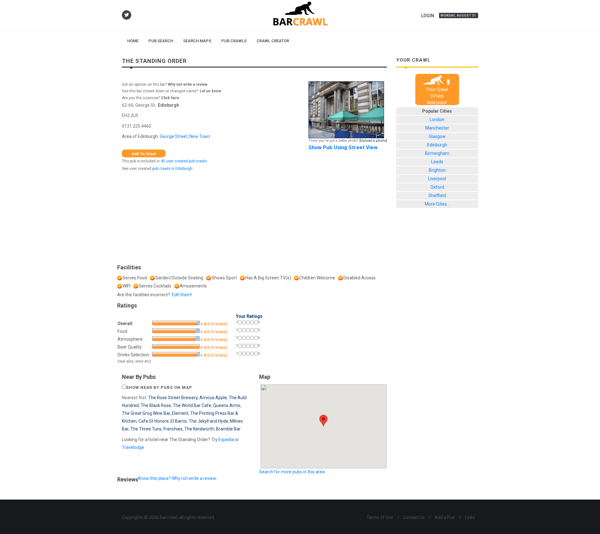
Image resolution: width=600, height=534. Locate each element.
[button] (323, 420)
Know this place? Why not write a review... (178, 478)
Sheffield (437, 195)
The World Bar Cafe (192, 405)
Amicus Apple (213, 397)
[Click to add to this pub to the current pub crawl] (144, 152)
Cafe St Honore (153, 421)
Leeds (437, 161)
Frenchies (172, 428)
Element (180, 413)
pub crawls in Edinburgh (172, 168)
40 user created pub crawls (184, 161)
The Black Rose (156, 405)
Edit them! (182, 294)
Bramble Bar (228, 428)
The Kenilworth (199, 428)
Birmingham (437, 153)
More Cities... (437, 203)
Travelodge (133, 447)
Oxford (437, 187)
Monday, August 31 (459, 15)
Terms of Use (380, 517)
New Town (199, 136)
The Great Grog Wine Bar (146, 413)
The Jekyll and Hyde (208, 421)
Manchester (437, 127)
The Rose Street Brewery (173, 397)
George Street (174, 136)
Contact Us (414, 517)
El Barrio (179, 421)
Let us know (210, 91)
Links (470, 517)
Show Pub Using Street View (343, 147)
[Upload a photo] (373, 141)
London (437, 119)
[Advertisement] (254, 216)
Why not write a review (187, 84)
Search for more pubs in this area (292, 471)
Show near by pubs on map (159, 387)
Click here (170, 98)
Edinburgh (168, 105)
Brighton (437, 170)
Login (427, 15)
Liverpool (437, 178)
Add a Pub (445, 517)
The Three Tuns (146, 428)
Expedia (226, 439)
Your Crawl (437, 89)
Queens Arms (226, 405)
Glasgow (437, 136)
